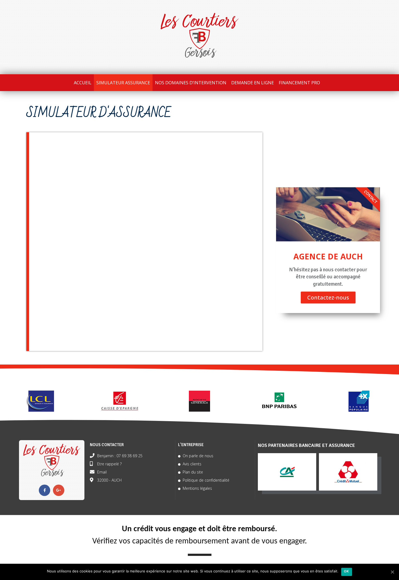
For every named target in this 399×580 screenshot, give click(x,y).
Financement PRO (299, 83)
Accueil (82, 83)
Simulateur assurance (123, 83)
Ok (346, 571)
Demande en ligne (252, 83)
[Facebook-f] (44, 490)
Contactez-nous (328, 297)
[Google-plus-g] (58, 490)
